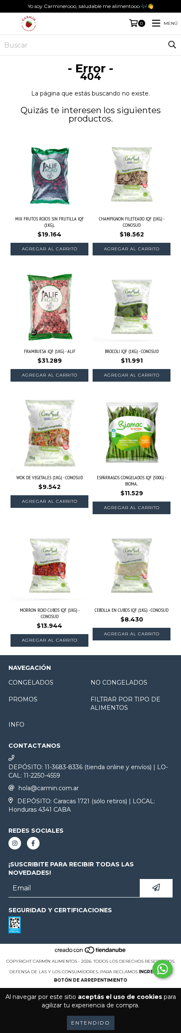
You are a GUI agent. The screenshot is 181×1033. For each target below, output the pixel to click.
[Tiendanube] (91, 953)
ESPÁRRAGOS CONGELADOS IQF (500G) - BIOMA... (131, 480)
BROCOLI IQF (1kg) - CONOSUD (132, 351)
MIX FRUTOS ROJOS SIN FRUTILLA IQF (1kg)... (49, 221)
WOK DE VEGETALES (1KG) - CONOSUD (49, 477)
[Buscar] (172, 45)
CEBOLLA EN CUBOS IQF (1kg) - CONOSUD (131, 610)
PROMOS (22, 699)
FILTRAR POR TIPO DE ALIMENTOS (125, 704)
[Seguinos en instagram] (14, 843)
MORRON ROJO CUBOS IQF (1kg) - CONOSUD (50, 613)
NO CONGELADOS (118, 682)
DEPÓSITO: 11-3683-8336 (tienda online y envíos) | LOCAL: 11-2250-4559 (88, 771)
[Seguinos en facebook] (33, 843)
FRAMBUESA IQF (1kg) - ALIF (49, 351)
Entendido (90, 1023)
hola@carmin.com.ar (49, 788)
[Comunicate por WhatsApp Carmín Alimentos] (162, 969)
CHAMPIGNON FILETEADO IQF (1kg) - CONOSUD (132, 221)
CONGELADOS (30, 682)
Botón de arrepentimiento (90, 980)
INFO (16, 724)
